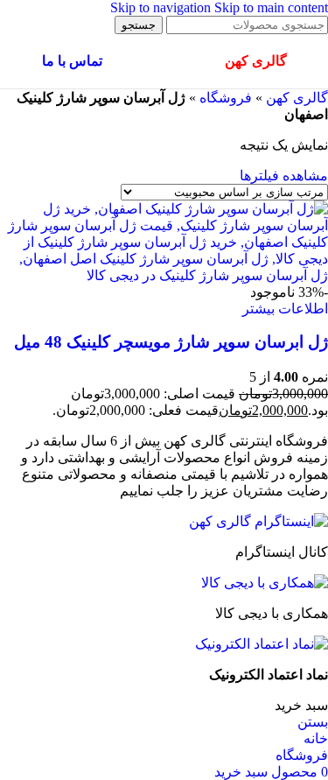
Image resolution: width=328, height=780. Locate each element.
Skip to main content (271, 7)
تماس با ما (72, 60)
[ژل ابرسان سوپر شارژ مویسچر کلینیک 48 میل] (164, 275)
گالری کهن (297, 97)
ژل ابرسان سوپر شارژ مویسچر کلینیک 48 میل (171, 342)
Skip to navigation (162, 7)
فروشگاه (225, 97)
